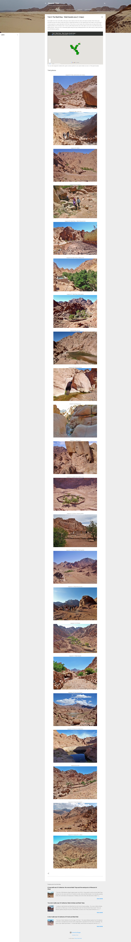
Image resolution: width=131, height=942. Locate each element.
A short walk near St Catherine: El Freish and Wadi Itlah (63, 917)
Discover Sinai (53, 3)
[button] (102, 17)
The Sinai (51, 9)
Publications (88, 9)
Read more (100, 898)
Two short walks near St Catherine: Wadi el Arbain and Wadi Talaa (66, 903)
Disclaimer (74, 935)
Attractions (60, 9)
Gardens (79, 9)
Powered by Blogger (76, 932)
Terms (77, 935)
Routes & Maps (71, 9)
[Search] (105, 4)
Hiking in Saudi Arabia (78, 938)
